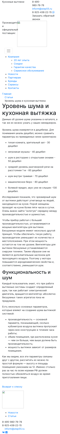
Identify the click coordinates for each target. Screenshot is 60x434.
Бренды (12, 81)
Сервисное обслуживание (29, 70)
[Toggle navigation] (9, 51)
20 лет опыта (21, 60)
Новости (13, 74)
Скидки (18, 63)
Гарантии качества (25, 67)
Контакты (13, 88)
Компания (13, 56)
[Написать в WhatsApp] (53, 12)
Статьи (12, 416)
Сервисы (13, 84)
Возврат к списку (12, 386)
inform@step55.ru (42, 8)
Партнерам (14, 77)
